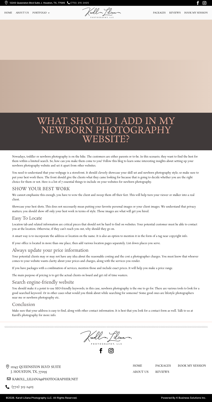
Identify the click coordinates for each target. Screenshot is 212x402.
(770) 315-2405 (23, 387)
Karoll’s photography (25, 315)
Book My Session (192, 366)
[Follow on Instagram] (204, 2)
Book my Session (196, 13)
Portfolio (39, 13)
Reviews (175, 13)
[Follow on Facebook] (197, 2)
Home (8, 13)
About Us (22, 13)
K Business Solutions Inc (190, 397)
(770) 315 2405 (79, 2)
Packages (159, 13)
